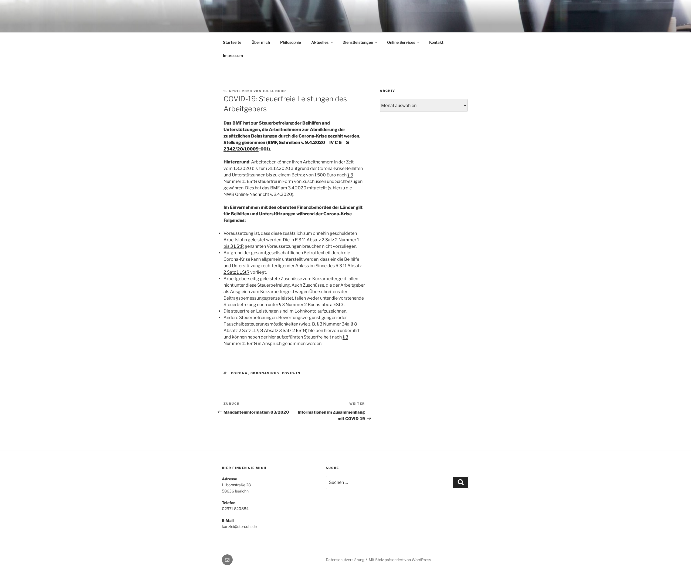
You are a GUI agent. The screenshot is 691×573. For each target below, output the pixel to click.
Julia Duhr (274, 91)
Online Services (401, 42)
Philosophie (290, 42)
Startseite (232, 42)
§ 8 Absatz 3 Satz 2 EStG (281, 330)
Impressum (233, 55)
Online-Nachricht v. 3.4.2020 (263, 194)
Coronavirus (265, 373)
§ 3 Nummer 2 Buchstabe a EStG (311, 304)
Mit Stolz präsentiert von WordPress (400, 559)
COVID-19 (291, 373)
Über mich (261, 42)
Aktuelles (319, 42)
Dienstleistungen (358, 42)
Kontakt (436, 42)
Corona (239, 373)
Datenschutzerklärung (345, 559)
